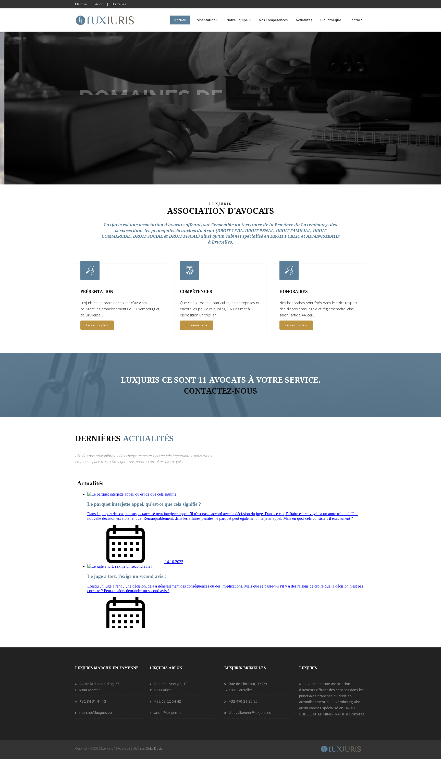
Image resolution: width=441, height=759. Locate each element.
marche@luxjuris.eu (95, 712)
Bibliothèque (330, 20)
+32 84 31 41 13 (92, 701)
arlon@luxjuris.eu (168, 712)
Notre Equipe (237, 20)
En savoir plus (97, 325)
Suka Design (155, 748)
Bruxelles (119, 4)
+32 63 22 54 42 (167, 701)
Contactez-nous (220, 391)
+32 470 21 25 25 (243, 701)
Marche (81, 4)
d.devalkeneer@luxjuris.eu (250, 712)
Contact (355, 20)
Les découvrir (97, 137)
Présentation (204, 20)
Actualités (304, 20)
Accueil (180, 20)
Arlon (99, 4)
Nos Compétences (273, 20)
